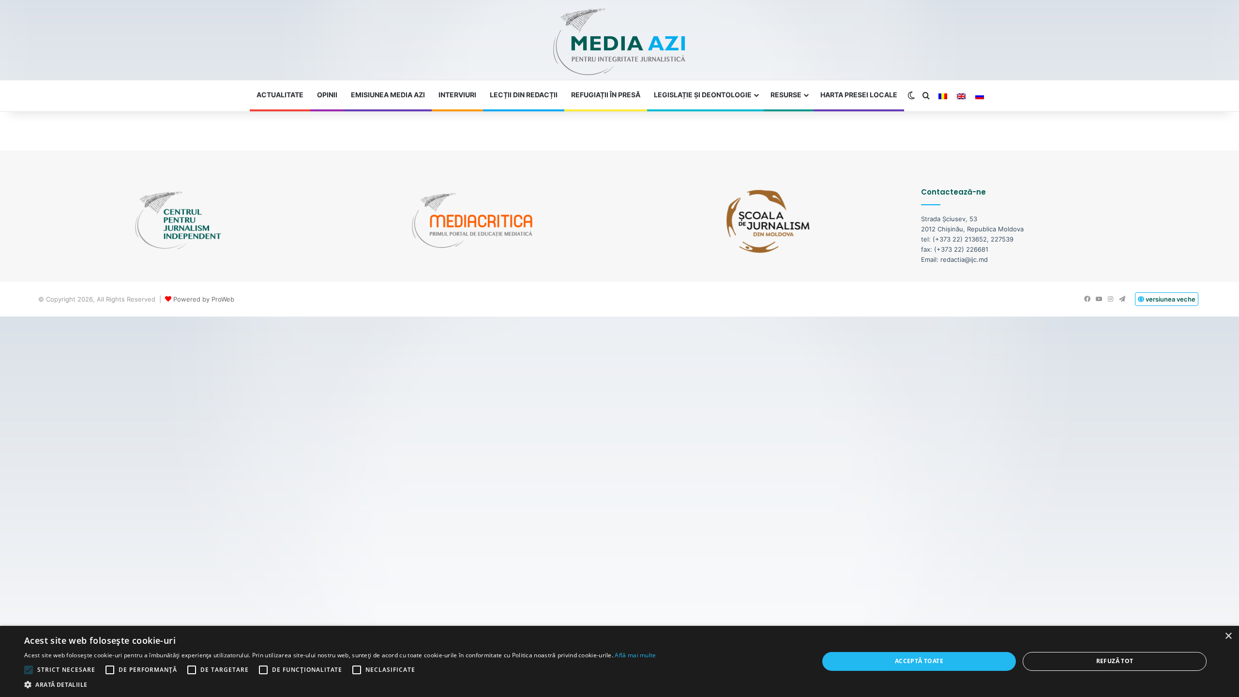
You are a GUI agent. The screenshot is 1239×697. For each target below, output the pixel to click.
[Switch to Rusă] (979, 96)
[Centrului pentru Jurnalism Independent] (619, 42)
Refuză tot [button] (1114, 661)
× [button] (1228, 636)
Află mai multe (635, 655)
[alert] (619, 661)
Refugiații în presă (605, 95)
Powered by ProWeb (203, 299)
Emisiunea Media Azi (388, 95)
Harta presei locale (858, 95)
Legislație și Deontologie (703, 95)
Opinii (327, 95)
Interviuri (457, 95)
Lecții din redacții (524, 95)
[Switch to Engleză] (961, 96)
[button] (340, 685)
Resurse (786, 95)
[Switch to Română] (943, 96)
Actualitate (280, 95)
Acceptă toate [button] (919, 661)
